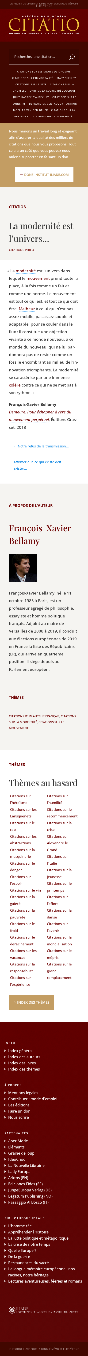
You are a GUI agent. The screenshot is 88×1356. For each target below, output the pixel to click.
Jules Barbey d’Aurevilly (31, 97)
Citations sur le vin (25, 890)
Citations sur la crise (59, 826)
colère (15, 385)
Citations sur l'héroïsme (20, 799)
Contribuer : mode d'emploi (32, 1098)
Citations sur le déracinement (22, 940)
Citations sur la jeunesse (59, 873)
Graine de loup (21, 1153)
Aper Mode (18, 1140)
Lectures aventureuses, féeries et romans (45, 1281)
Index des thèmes (33, 1002)
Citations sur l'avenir (57, 927)
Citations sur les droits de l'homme (44, 71)
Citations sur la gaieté (22, 900)
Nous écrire (18, 1117)
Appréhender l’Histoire (28, 1232)
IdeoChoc (16, 1159)
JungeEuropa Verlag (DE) (30, 1190)
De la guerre (19, 1256)
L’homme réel (20, 1225)
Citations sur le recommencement (62, 813)
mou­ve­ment (38, 278)
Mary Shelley (66, 78)
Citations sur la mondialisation (59, 940)
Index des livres (22, 1063)
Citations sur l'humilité (57, 799)
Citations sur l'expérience (20, 981)
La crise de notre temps (29, 1244)
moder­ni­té (26, 270)
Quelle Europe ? (22, 1250)
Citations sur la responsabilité (22, 967)
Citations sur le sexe (31, 84)
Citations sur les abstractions (23, 840)
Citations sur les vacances (23, 954)
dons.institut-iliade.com (46, 174)
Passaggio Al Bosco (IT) (28, 1202)
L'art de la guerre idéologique (53, 90)
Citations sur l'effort (57, 900)
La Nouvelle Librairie (26, 1165)
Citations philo (21, 250)
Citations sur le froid (22, 927)
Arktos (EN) (18, 1177)
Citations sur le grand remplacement (59, 971)
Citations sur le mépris (59, 954)
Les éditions (19, 1105)
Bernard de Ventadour (46, 103)
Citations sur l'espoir (20, 880)
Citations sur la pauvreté (22, 913)
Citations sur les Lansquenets (23, 813)
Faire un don (19, 1111)
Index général (20, 1050)
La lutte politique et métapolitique (38, 1238)
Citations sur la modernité (52, 116)
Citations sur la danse (59, 913)
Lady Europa (19, 1171)
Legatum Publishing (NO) (30, 1196)
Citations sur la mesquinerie (22, 853)
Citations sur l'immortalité (33, 78)
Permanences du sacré (28, 1262)
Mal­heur (27, 308)
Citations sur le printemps (59, 887)
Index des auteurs (24, 1056)
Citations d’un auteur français (34, 716)
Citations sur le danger (22, 866)
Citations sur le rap (22, 826)
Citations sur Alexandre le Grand (57, 843)
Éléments (16, 1147)
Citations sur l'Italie (57, 860)
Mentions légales (23, 1092)
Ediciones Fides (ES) (25, 1183)
